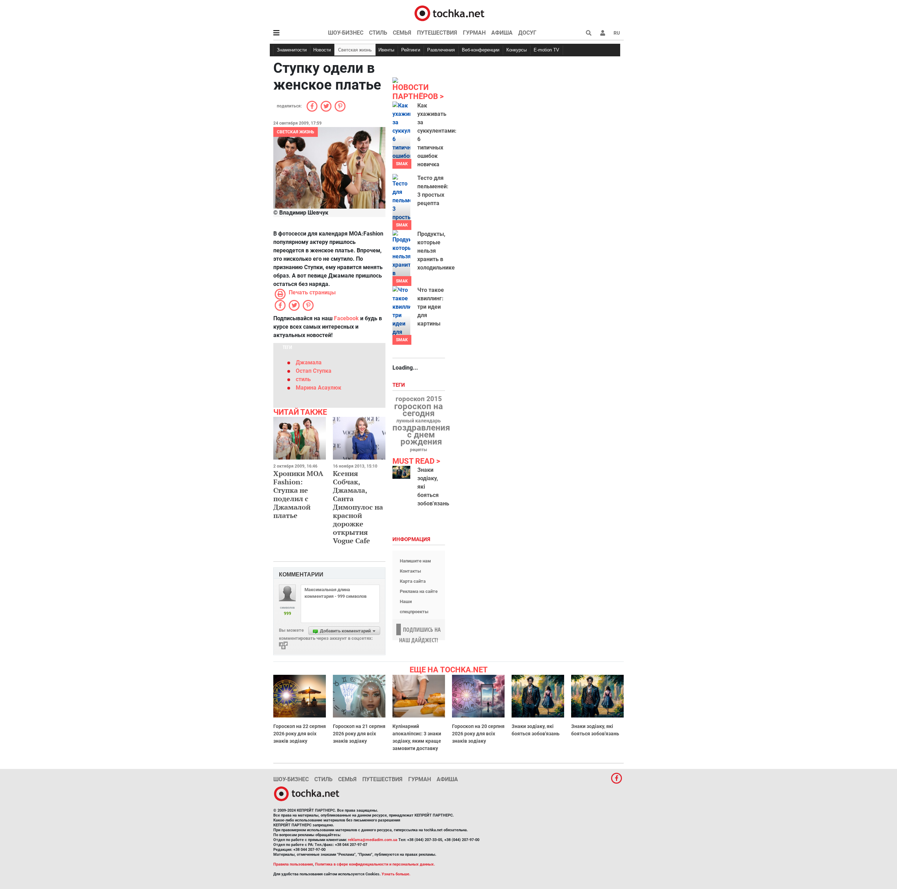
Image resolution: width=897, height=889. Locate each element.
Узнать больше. (396, 874)
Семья (402, 32)
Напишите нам (415, 561)
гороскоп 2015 (419, 399)
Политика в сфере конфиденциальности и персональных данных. (375, 864)
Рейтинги (410, 49)
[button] (603, 32)
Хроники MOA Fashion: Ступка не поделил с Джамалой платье (298, 494)
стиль (303, 379)
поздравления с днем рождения (421, 434)
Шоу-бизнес (345, 32)
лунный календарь (418, 421)
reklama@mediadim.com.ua (372, 840)
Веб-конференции (480, 49)
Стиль (378, 32)
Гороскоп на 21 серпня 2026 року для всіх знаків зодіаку (359, 733)
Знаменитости (292, 49)
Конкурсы (516, 49)
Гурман (474, 32)
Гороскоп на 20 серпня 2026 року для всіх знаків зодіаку (478, 733)
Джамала (309, 362)
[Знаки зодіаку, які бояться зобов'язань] (401, 472)
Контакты (410, 571)
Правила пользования (293, 864)
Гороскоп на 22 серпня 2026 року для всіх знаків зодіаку (299, 733)
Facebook (346, 318)
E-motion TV (546, 49)
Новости (322, 49)
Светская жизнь (355, 49)
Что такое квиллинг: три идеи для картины (430, 307)
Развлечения (441, 49)
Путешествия (437, 32)
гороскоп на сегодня (418, 410)
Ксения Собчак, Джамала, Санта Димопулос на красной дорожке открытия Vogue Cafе (358, 507)
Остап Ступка (313, 371)
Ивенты (386, 49)
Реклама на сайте (419, 591)
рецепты (418, 449)
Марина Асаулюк (318, 387)
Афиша (502, 32)
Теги (399, 385)
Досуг (527, 32)
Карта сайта (413, 581)
